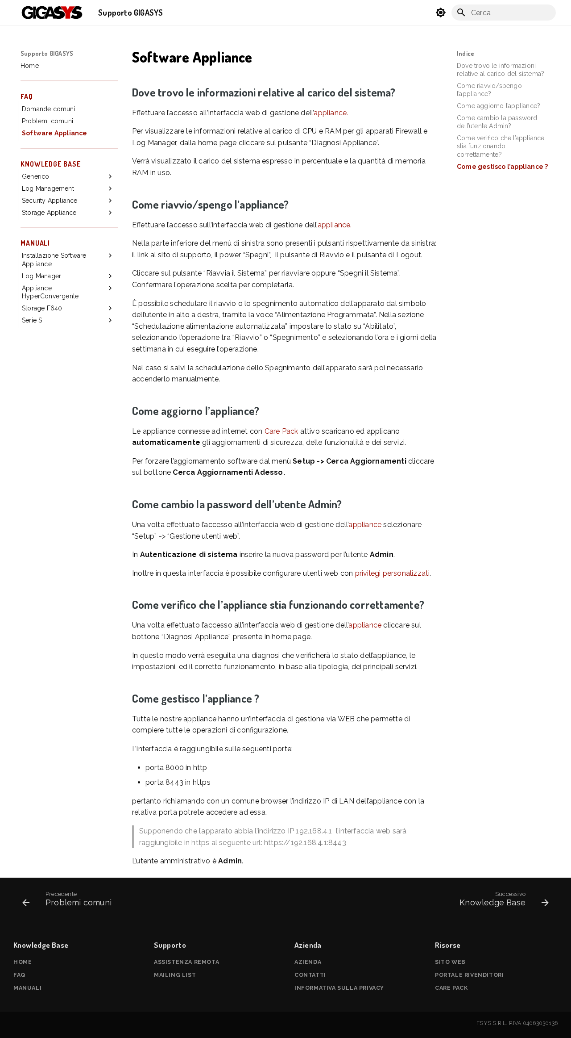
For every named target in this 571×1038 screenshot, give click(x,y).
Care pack (451, 987)
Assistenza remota (186, 961)
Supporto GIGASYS (47, 53)
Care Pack (281, 431)
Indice (465, 53)
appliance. (331, 113)
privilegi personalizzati (392, 573)
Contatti (310, 974)
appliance (364, 524)
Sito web (450, 961)
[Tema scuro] (441, 12)
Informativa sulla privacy (339, 987)
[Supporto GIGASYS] (52, 12)
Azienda (307, 961)
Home (22, 961)
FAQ (19, 974)
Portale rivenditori (469, 974)
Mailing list (175, 974)
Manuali (27, 987)
